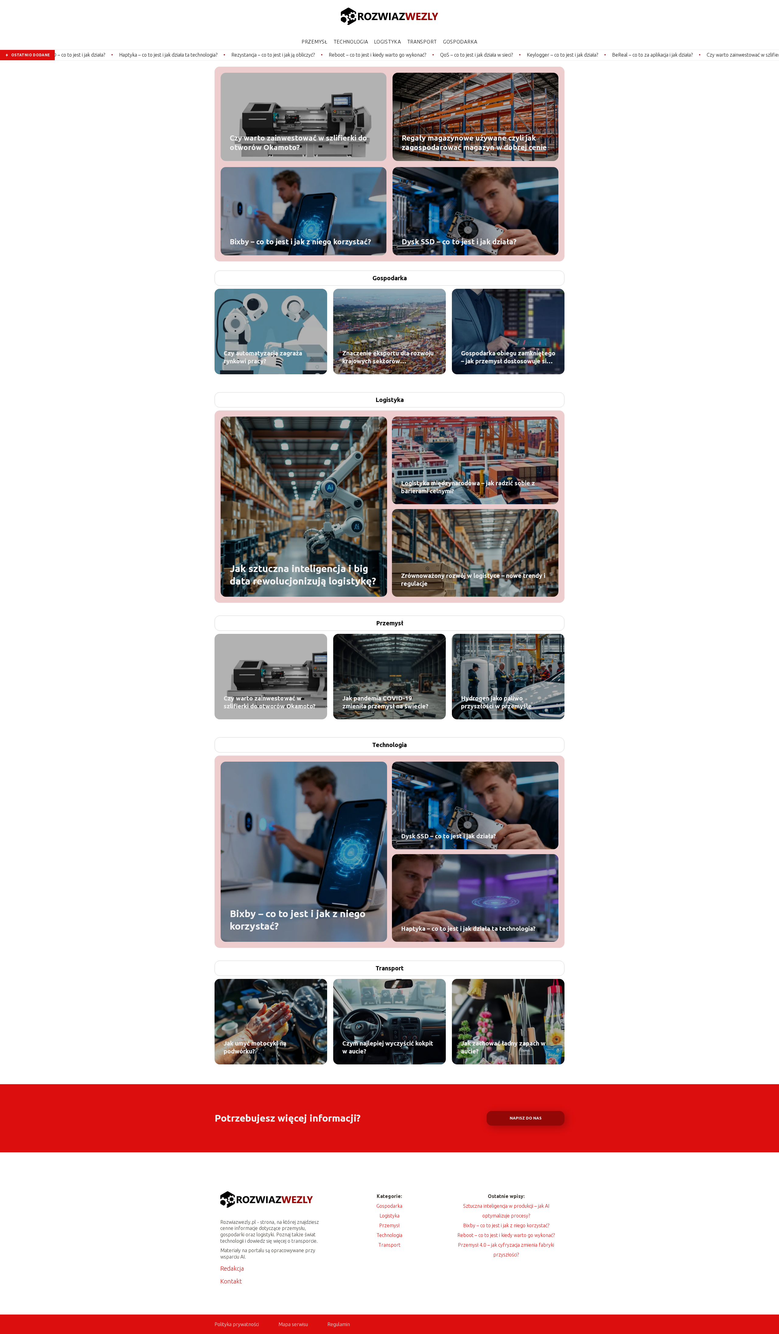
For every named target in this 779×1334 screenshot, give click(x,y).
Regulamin (338, 1324)
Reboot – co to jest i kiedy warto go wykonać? (285, 55)
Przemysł (314, 41)
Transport (422, 41)
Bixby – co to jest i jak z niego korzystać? (300, 241)
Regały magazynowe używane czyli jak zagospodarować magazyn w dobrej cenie (474, 142)
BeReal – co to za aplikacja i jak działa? (559, 55)
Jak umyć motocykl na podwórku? (255, 1047)
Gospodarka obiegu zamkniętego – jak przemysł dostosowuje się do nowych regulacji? (508, 357)
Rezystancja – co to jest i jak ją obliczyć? (180, 55)
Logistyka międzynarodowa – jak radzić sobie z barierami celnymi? (468, 487)
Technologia (351, 41)
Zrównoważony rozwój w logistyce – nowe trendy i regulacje (473, 579)
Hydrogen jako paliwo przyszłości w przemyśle (496, 702)
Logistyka (387, 41)
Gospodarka (460, 41)
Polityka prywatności (237, 1324)
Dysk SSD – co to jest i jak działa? (459, 241)
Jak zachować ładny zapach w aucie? (503, 1047)
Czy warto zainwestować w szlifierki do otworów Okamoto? (678, 55)
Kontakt (231, 1281)
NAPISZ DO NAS (526, 1118)
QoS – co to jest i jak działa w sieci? (384, 55)
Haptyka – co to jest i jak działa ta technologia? (75, 55)
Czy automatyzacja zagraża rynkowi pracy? (263, 357)
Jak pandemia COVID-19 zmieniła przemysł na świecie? (385, 702)
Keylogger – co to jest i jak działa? (469, 55)
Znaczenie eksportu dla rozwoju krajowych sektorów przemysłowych (388, 357)
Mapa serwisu (293, 1324)
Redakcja (232, 1268)
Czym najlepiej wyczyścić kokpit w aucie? (387, 1047)
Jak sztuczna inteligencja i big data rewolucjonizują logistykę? (303, 574)
